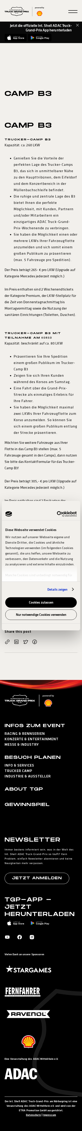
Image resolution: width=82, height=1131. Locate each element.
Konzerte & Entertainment (32, 739)
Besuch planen (33, 757)
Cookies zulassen (41, 602)
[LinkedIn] (16, 642)
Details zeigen (57, 589)
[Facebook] (34, 642)
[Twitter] (25, 642)
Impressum (49, 1115)
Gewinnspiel (27, 804)
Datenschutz (33, 1115)
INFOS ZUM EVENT (35, 725)
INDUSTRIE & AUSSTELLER (28, 776)
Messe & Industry (22, 745)
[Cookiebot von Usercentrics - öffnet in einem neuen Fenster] (58, 514)
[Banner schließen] (77, 25)
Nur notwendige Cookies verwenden (41, 614)
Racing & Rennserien (25, 734)
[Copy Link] (7, 642)
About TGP (24, 789)
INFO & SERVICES (19, 765)
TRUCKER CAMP (18, 771)
